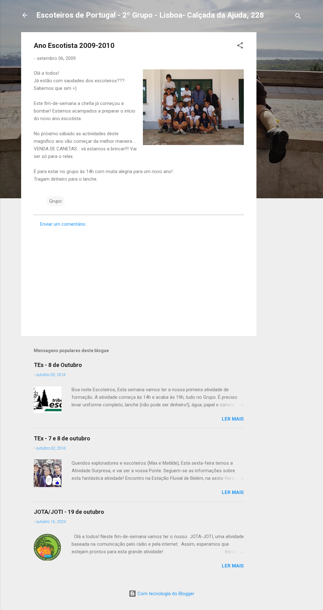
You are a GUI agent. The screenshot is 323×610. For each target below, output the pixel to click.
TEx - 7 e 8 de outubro (62, 438)
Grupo (55, 201)
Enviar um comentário (62, 224)
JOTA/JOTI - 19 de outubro (69, 511)
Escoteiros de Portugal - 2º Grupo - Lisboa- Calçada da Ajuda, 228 (150, 15)
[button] (240, 46)
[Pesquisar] (298, 17)
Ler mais (233, 419)
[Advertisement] (281, 126)
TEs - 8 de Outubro (58, 365)
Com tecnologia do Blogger (165, 593)
